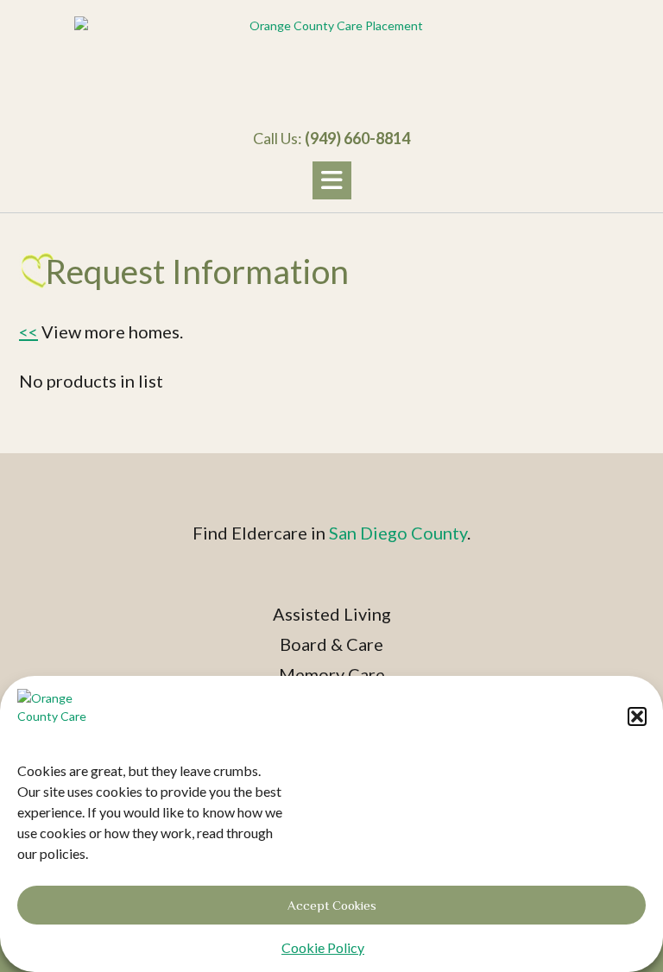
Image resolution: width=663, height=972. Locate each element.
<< (28, 331)
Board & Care (331, 644)
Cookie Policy (322, 947)
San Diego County (398, 532)
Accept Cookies (331, 905)
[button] (637, 716)
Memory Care (332, 674)
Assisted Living (332, 613)
